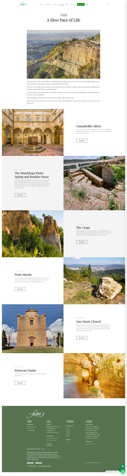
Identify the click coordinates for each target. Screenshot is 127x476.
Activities (64, 15)
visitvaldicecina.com (90, 444)
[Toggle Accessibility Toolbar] (122, 466)
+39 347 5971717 (31, 428)
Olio (67, 442)
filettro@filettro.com (32, 426)
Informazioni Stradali (51, 440)
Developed (92, 462)
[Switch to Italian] (87, 4)
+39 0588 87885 (31, 430)
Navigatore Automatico (52, 438)
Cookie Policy (38, 462)
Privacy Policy (30, 462)
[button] (81, 140)
